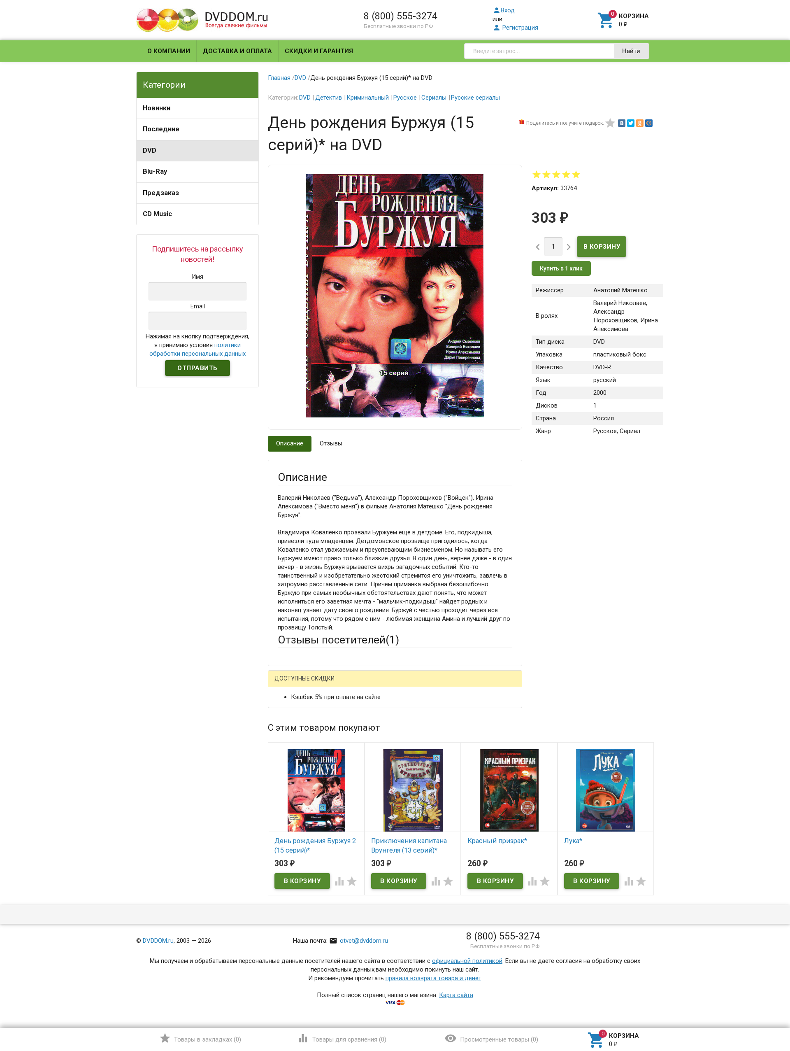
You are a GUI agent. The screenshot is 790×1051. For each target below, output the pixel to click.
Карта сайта (456, 995)
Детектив (328, 97)
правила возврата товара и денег (433, 978)
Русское (405, 97)
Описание (289, 443)
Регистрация (515, 27)
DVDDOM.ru (158, 940)
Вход (504, 10)
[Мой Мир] (649, 123)
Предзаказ (161, 193)
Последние (161, 129)
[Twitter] (630, 123)
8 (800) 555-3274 (400, 16)
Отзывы (331, 443)
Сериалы (433, 97)
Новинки (156, 108)
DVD (149, 150)
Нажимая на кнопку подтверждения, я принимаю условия (197, 345)
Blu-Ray (155, 171)
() (200, 1038)
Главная (279, 78)
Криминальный (367, 97)
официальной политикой (467, 961)
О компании (168, 51)
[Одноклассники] (640, 123)
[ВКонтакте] (621, 123)
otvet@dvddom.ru (358, 940)
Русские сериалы (475, 97)
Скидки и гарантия (319, 51)
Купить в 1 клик (561, 268)
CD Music (157, 214)
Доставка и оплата (237, 51)
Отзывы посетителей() (338, 640)
